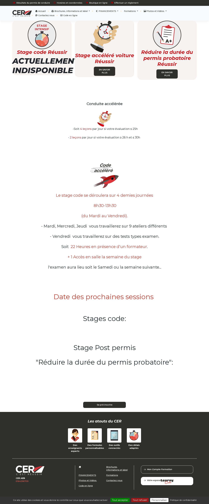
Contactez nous (46, 15)
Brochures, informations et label (71, 11)
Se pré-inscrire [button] (104, 405)
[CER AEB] (22, 13)
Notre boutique (187, 11)
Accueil (42, 11)
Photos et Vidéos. (155, 11)
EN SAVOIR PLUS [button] (104, 71)
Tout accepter (120, 500)
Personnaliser (159, 500)
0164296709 (22, 481)
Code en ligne (70, 15)
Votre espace (154, 480)
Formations (130, 11)
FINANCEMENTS (107, 11)
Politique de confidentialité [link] (183, 500)
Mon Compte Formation (159, 469)
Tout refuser (140, 500)
